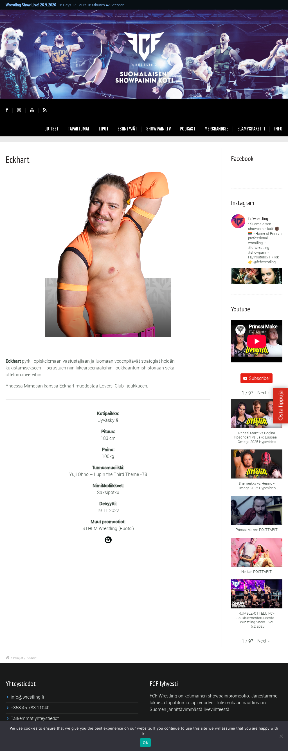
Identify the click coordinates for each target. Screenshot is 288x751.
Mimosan (33, 386)
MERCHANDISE (216, 129)
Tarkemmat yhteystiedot (35, 718)
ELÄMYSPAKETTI (251, 129)
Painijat (18, 658)
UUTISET (51, 129)
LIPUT (104, 129)
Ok (145, 742)
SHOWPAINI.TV (158, 129)
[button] (263, 392)
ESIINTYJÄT (127, 129)
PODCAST (187, 129)
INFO (278, 129)
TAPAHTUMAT (79, 129)
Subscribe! (259, 378)
